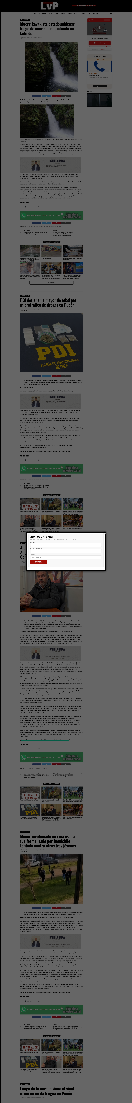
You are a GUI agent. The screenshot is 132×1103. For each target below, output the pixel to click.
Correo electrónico (36, 548)
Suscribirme (38, 562)
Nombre (32, 542)
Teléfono (33, 554)
